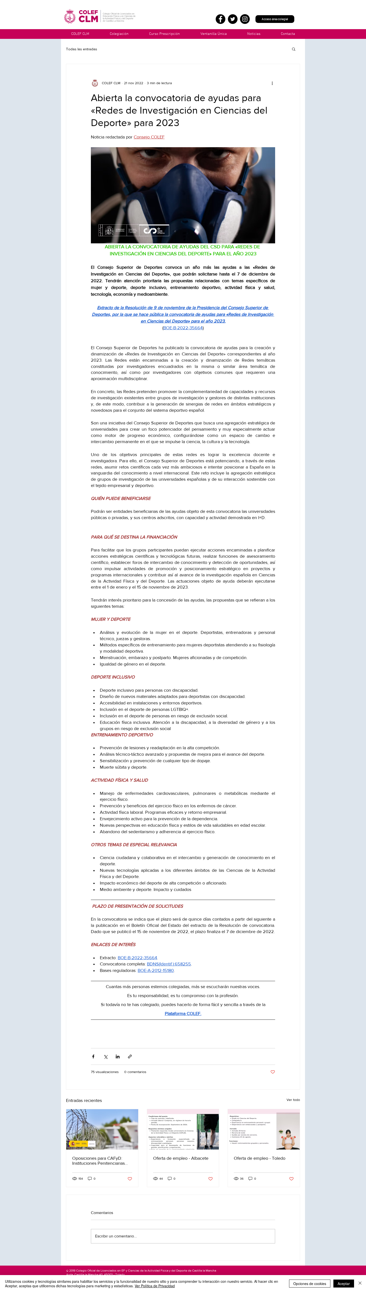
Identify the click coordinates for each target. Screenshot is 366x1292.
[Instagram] (245, 19)
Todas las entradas (81, 49)
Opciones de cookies (309, 1283)
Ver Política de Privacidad (155, 1285)
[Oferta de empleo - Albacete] (183, 1129)
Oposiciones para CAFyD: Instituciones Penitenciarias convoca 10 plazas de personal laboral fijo (102, 1161)
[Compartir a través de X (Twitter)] (105, 1056)
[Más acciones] (272, 83)
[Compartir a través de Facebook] (93, 1056)
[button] (213, 34)
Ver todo (293, 1100)
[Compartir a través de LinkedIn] (117, 1056)
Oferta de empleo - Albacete (180, 1158)
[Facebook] (220, 19)
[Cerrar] (360, 1283)
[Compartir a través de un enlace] (129, 1056)
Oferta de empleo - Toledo (259, 1158)
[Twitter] (233, 19)
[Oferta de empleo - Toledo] (264, 1129)
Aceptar (344, 1283)
